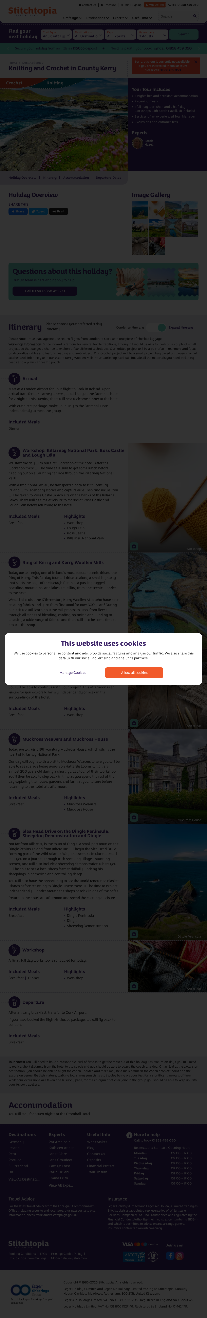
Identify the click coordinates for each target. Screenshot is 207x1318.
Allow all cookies (134, 673)
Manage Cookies (72, 673)
